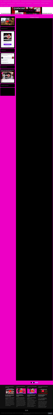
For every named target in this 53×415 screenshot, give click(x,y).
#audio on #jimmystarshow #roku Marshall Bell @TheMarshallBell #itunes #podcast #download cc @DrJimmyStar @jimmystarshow (46, 150)
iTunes (50, 251)
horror (51, 102)
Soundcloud (33, 72)
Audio (50, 250)
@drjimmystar (42, 43)
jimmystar (30, 76)
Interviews (46, 41)
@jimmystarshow (46, 39)
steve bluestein (24, 77)
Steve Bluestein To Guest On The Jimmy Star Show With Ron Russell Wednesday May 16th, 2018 (28, 53)
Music (24, 71)
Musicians (34, 71)
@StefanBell (49, 174)
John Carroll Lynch (26, 137)
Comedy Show (41, 175)
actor (27, 75)
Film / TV (27, 70)
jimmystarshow (33, 76)
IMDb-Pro (41, 41)
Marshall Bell (48, 176)
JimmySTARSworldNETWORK (43, 176)
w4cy (29, 77)
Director (33, 372)
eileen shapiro (44, 102)
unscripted (41, 180)
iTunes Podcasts (25, 373)
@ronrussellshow (50, 43)
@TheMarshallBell (42, 179)
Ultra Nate (26, 222)
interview (43, 41)
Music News (26, 71)
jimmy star (27, 76)
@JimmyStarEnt (42, 39)
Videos (47, 253)
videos (29, 140)
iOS (49, 251)
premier (33, 377)
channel (32, 376)
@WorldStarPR (41, 99)
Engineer (41, 251)
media (22, 222)
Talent (29, 297)
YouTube (49, 177)
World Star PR (43, 3)
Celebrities (41, 40)
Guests (29, 70)
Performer (46, 252)
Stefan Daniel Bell (26, 219)
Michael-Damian (23, 377)
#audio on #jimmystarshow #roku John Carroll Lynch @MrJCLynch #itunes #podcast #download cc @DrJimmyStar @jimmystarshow (28, 113)
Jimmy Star (48, 41)
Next (37, 382)
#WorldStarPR (41, 98)
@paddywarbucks (42, 336)
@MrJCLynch (23, 136)
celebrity (43, 40)
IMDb (52, 175)
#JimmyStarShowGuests (42, 38)
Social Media (30, 72)
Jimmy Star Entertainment (36, 3)
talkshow (28, 77)
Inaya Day (49, 255)
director (34, 376)
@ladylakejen (31, 299)
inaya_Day (45, 251)
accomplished (23, 75)
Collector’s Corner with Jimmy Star (20, 3)
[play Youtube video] (7, 21)
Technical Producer (42, 177)
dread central (41, 102)
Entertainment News (24, 70)
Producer (27, 374)
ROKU (25, 72)
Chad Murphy (27, 69)
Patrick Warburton (50, 338)
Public (30, 137)
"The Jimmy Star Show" (24, 135)
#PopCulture (51, 38)
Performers (49, 252)
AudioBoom (44, 99)
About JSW (47, 3)
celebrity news (50, 40)
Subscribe (50, 413)
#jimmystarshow (29, 135)
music (24, 222)
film (48, 102)
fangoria (47, 102)
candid (28, 75)
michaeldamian (27, 377)
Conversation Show (45, 175)
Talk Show (29, 219)
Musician (31, 71)
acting (25, 75)
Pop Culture (23, 72)
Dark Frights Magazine (29, 3)
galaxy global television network (47, 44)
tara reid (41, 103)
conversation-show (42, 44)
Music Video (29, 71)
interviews (25, 76)
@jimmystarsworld (50, 39)
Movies (22, 71)
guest (52, 44)
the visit (49, 103)
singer (22, 77)
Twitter (47, 177)
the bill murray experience (45, 103)
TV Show (45, 177)
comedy (33, 75)
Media (29, 137)
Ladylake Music (30, 296)
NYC (31, 377)
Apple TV (26, 136)
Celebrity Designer (47, 40)
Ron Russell (27, 72)
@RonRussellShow (31, 216)
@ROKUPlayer (46, 174)
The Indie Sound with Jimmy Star (11, 3)
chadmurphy (30, 75)
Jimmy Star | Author (3, 3)
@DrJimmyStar (45, 98)
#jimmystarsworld (48, 38)
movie (29, 377)
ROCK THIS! (42, 35)
